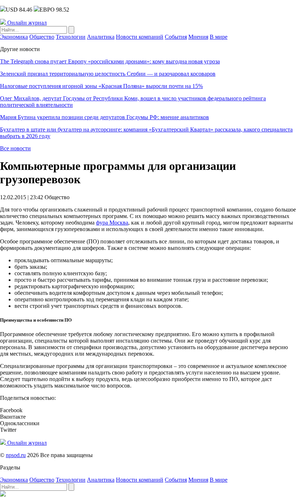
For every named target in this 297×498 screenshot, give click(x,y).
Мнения (198, 37)
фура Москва (112, 222)
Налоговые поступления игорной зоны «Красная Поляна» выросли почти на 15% (101, 86)
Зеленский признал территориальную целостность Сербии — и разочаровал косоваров (108, 74)
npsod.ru (16, 455)
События (176, 37)
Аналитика (100, 37)
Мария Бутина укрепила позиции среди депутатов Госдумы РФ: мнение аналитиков (104, 117)
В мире (218, 37)
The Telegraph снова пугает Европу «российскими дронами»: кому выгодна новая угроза (110, 61)
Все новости (15, 148)
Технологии (70, 37)
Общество (41, 37)
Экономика (14, 37)
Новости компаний (139, 37)
